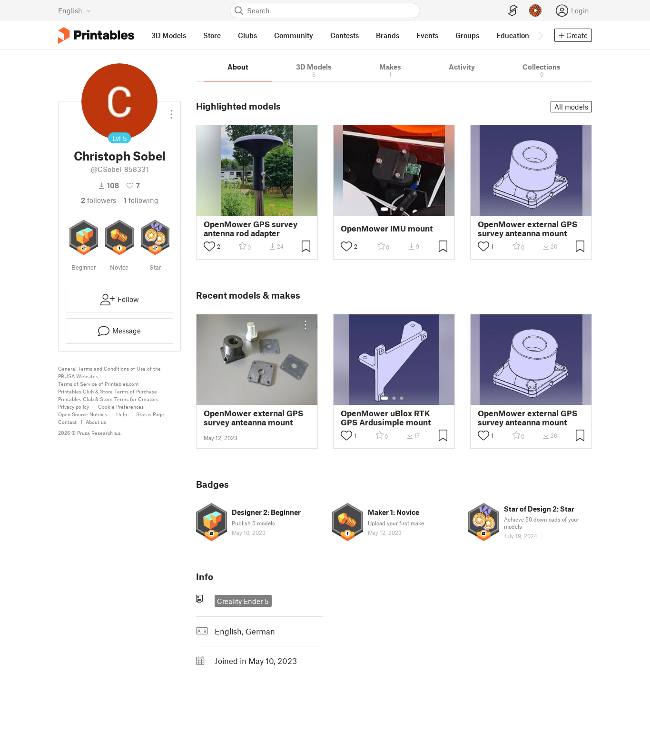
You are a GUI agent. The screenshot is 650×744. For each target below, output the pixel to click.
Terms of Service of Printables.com (98, 384)
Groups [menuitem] (467, 35)
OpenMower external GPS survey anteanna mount (527, 229)
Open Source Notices (82, 414)
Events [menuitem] (427, 35)
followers (98, 200)
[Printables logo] (96, 35)
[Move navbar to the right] (540, 35)
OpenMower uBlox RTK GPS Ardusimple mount (386, 418)
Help (121, 414)
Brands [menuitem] (387, 35)
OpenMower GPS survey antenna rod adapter (250, 229)
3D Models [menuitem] (168, 35)
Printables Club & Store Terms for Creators (108, 399)
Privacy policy (73, 406)
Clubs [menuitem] (247, 35)
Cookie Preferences (121, 406)
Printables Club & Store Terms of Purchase (107, 391)
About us (96, 422)
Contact (67, 422)
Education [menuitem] (512, 35)
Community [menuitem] (293, 35)
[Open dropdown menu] (171, 110)
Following (141, 200)
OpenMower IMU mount (387, 228)
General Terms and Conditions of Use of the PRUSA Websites (109, 372)
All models (571, 106)
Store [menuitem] (212, 35)
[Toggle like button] (209, 246)
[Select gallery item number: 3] (402, 209)
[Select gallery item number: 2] (394, 209)
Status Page (150, 414)
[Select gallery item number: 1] (384, 209)
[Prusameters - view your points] (535, 10)
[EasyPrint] (513, 10)
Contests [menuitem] (344, 35)
